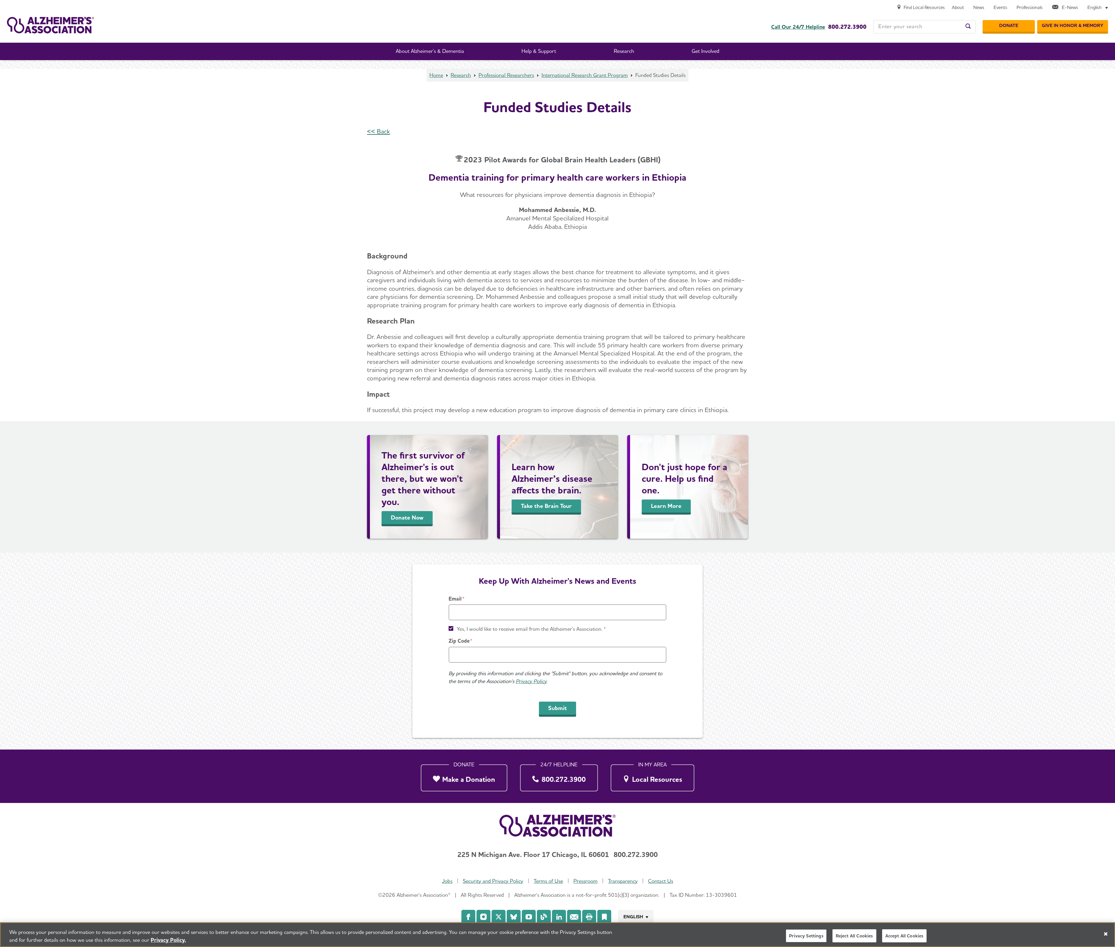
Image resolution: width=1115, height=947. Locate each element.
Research (461, 75)
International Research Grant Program (585, 75)
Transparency (623, 881)
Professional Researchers (506, 75)
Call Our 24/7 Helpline (798, 27)
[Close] (1105, 934)
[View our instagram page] (483, 917)
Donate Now (407, 517)
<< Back (378, 131)
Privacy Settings (806, 936)
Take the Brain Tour (546, 505)
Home (436, 75)
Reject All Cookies (854, 936)
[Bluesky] (514, 917)
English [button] (633, 916)
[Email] (574, 917)
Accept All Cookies (904, 936)
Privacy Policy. (168, 940)
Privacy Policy (531, 681)
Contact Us (660, 881)
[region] (557, 934)
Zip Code (459, 641)
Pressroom (585, 881)
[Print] (589, 917)
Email (455, 599)
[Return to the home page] (50, 25)
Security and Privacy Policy (493, 881)
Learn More (666, 505)
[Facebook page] (468, 917)
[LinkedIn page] (559, 917)
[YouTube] (529, 917)
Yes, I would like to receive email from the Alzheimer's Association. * (531, 629)
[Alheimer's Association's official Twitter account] (499, 917)
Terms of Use (548, 881)
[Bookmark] (604, 917)
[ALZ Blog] (544, 917)
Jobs (447, 881)
